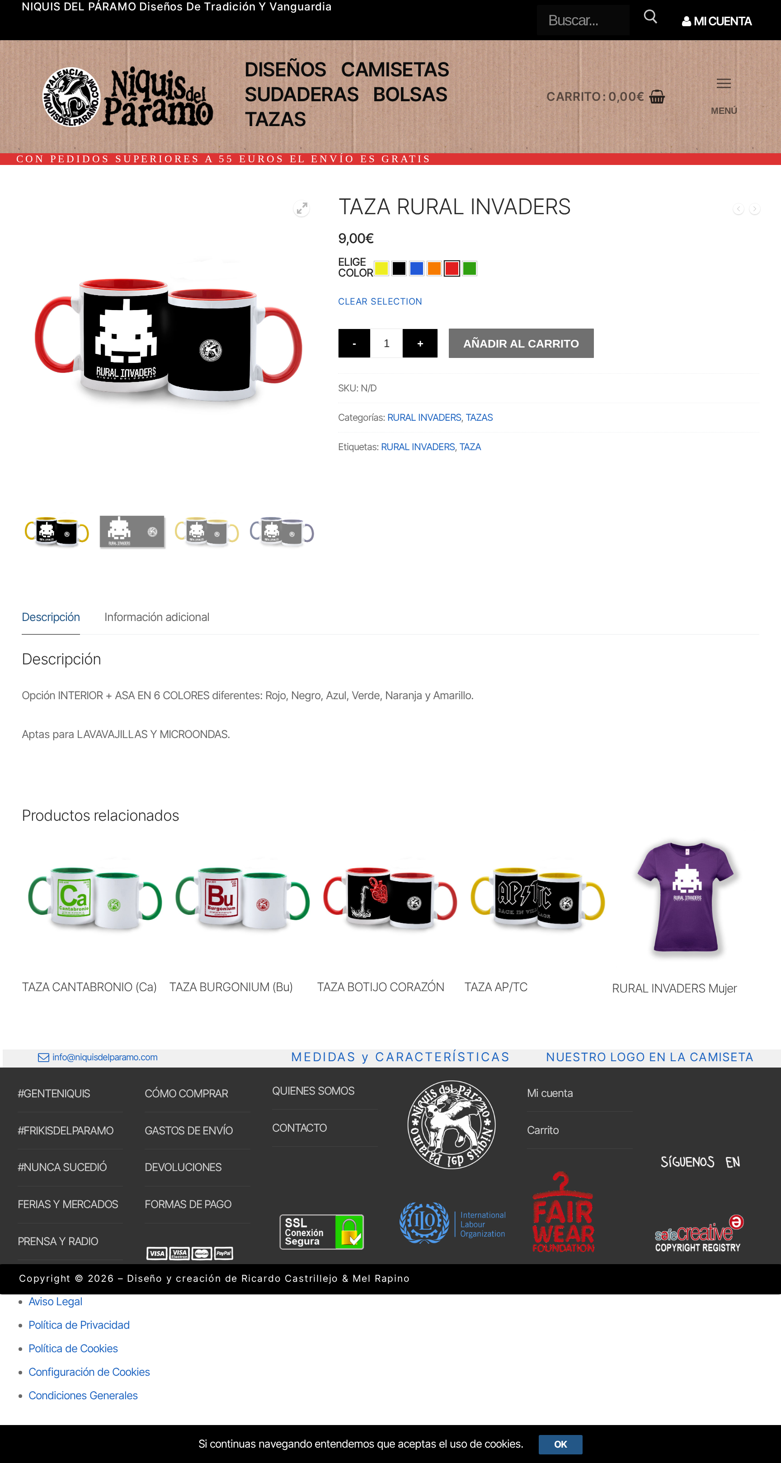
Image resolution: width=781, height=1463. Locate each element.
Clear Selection (380, 301)
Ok (560, 1444)
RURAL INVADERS (424, 417)
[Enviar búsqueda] (649, 20)
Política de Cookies (73, 1348)
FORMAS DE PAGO (188, 1204)
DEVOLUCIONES (183, 1167)
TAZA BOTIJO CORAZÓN (380, 986)
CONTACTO (299, 1127)
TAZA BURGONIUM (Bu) (231, 986)
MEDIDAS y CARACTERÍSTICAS (400, 1056)
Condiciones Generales (83, 1395)
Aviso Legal (55, 1301)
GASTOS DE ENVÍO (188, 1130)
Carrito (543, 1130)
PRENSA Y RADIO (58, 1241)
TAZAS (479, 417)
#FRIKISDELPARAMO (65, 1130)
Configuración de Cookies (89, 1371)
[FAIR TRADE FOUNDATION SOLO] (563, 1250)
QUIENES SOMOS (313, 1090)
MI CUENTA (722, 21)
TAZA (470, 446)
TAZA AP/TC (495, 986)
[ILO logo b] (452, 1240)
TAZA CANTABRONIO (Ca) (89, 986)
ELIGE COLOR (355, 267)
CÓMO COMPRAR (186, 1093)
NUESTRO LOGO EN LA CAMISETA (650, 1057)
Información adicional (156, 617)
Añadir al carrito (521, 343)
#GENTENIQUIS (54, 1093)
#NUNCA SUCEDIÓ (62, 1167)
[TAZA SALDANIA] (754, 210)
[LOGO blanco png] (451, 1168)
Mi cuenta (550, 1093)
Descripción (51, 617)
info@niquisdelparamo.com (104, 1057)
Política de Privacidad (79, 1324)
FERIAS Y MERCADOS (68, 1204)
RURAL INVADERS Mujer (674, 988)
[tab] (51, 617)
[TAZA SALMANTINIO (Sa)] (738, 210)
